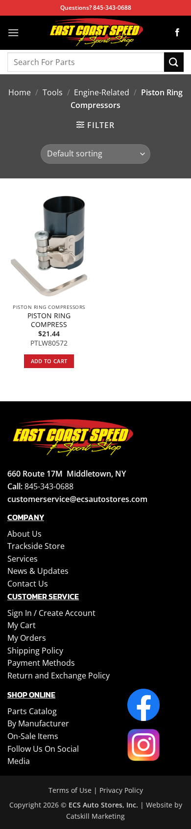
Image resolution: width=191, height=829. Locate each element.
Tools (53, 92)
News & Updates (38, 571)
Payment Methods (41, 662)
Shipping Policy (35, 650)
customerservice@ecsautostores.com (77, 499)
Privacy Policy (121, 790)
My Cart (21, 625)
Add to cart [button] (49, 361)
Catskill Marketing (95, 816)
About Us (24, 533)
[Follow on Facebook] (177, 32)
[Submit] (174, 61)
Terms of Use (70, 790)
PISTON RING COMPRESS (49, 319)
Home (19, 92)
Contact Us (27, 583)
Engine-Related (101, 92)
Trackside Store (36, 546)
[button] (13, 32)
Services (22, 558)
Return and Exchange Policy (58, 675)
